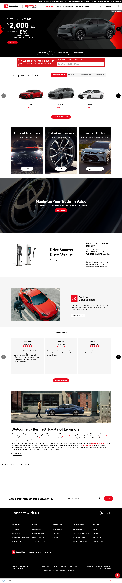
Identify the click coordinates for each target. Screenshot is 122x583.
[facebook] (102, 513)
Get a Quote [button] (61, 210)
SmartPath (49, 6)
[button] (118, 6)
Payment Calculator (38, 537)
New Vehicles (15, 529)
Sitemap (63, 567)
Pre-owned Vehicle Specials (81, 533)
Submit (108, 498)
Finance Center (36, 529)
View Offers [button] (27, 169)
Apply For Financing (38, 533)
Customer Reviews (98, 541)
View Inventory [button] (78, 315)
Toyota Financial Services (39, 541)
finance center (44, 438)
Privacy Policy (45, 567)
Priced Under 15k (16, 541)
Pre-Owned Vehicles (17, 533)
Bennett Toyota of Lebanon (19, 567)
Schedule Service (57, 529)
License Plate (78, 60)
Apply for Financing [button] (95, 169)
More (87, 6)
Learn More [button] (56, 261)
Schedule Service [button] (78, 53)
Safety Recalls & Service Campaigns (54, 570)
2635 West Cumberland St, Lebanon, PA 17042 (78, 1)
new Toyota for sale (64, 436)
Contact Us (96, 533)
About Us (96, 529)
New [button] (58, 6)
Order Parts (55, 537)
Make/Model (61, 60)
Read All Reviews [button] (61, 380)
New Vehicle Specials (79, 529)
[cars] (107, 513)
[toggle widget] (117, 575)
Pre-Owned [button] (67, 6)
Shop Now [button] (60, 169)
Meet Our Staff (97, 537)
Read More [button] (17, 453)
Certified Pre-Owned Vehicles (20, 537)
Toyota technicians (97, 443)
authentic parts (87, 445)
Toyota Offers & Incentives (80, 541)
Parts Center (56, 533)
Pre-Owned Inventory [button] (60, 53)
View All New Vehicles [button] (61, 116)
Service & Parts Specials (79, 537)
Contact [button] (108, 6)
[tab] (59, 75)
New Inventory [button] (43, 53)
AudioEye (71, 570)
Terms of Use (73, 567)
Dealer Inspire (106, 568)
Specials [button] (78, 6)
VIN (70, 60)
